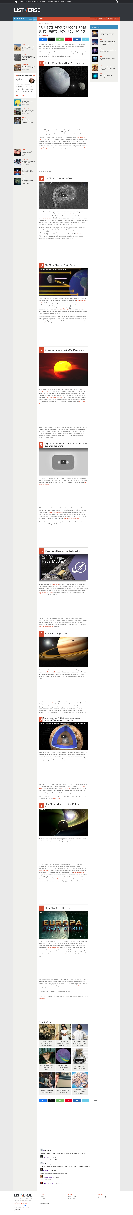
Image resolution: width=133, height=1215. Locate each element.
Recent (30, 19)
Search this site (117, 1)
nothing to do (52, 702)
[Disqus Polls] (79, 1125)
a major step (42, 323)
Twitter (98, 1196)
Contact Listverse (73, 1199)
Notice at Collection (18, 1211)
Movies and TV (25, 108)
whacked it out (43, 391)
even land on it (57, 798)
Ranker (70, 1201)
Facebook (101, 1196)
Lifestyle (49, 1)
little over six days (81, 148)
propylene (57, 879)
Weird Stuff (25, 64)
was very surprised (60, 954)
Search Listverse (44, 1199)
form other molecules (79, 873)
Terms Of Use (27, 1202)
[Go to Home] (27, 16)
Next (116, 18)
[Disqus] (79, 1167)
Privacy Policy (17, 1203)
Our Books (43, 1201)
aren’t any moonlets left (46, 627)
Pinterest (105, 1196)
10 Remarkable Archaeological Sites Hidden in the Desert (27, 121)
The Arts (24, 168)
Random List (102, 18)
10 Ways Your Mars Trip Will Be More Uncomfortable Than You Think (107, 68)
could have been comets (55, 512)
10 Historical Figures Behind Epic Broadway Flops (28, 172)
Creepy (23, 178)
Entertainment (28, 1)
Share (94, 18)
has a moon (55, 584)
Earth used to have (44, 870)
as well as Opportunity (78, 986)
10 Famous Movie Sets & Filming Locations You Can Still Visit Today (28, 47)
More (68, 1)
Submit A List (72, 1196)
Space (41, 23)
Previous (110, 18)
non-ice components (53, 948)
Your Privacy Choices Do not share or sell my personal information (21, 1208)
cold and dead (66, 214)
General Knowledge (39, 1)
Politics (24, 99)
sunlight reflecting (62, 309)
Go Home (15, 1)
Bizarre (20, 1)
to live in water (65, 788)
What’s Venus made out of (55, 397)
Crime (23, 149)
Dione (56, 672)
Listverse (16, 1198)
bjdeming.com (44, 998)
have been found (82, 234)
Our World (24, 117)
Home (42, 1196)
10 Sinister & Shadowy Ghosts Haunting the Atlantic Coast (28, 182)
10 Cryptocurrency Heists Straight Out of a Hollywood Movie (29, 152)
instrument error (47, 218)
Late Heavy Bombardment (71, 518)
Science (56, 1)
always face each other (48, 132)
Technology (25, 159)
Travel (23, 44)
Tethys (49, 672)
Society (62, 1)
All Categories (18, 18)
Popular (35, 19)
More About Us (20, 95)
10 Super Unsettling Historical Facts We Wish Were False (28, 58)
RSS (108, 1196)
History (24, 54)
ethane (65, 879)
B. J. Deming (44, 35)
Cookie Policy (24, 1203)
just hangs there (46, 148)
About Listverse (44, 1203)
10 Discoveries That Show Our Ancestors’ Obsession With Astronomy (108, 43)
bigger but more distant (46, 593)
